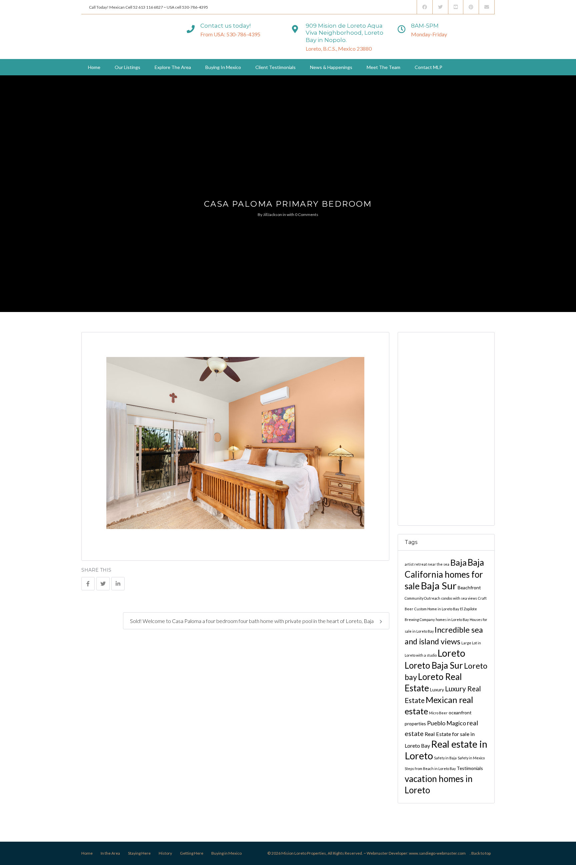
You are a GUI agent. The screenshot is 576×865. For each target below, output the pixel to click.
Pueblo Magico (446, 723)
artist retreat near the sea (427, 564)
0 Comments (306, 214)
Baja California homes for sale (444, 574)
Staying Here (139, 853)
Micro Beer (438, 713)
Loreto (451, 653)
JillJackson (272, 214)
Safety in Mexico (471, 758)
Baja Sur (439, 585)
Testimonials (470, 768)
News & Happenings (331, 67)
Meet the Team (383, 67)
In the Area (110, 853)
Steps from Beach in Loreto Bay (430, 768)
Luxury (437, 689)
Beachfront (469, 587)
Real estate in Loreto (446, 749)
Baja (458, 562)
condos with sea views (459, 598)
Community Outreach (422, 598)
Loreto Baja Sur (434, 665)
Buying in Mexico (223, 67)
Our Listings (127, 67)
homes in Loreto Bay (452, 619)
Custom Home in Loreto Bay (436, 609)
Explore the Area (173, 67)
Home (94, 67)
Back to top (481, 853)
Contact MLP (428, 67)
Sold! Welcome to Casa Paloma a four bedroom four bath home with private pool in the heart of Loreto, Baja (252, 621)
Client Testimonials (275, 67)
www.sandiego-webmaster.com (437, 853)
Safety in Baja (445, 758)
